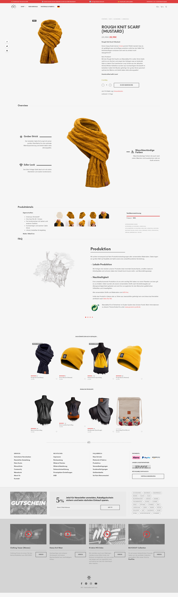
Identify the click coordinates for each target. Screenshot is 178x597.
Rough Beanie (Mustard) (122, 377)
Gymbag (151, 504)
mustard (156, 228)
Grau (135, 504)
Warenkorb (18, 472)
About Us (17, 475)
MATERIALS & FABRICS (47, 6)
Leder (145, 507)
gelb (142, 228)
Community (18, 469)
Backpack (147, 493)
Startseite (104, 19)
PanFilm (131, 559)
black (142, 496)
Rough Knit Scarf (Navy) (37, 377)
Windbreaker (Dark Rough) (95, 430)
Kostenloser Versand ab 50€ (19, 1)
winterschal (133, 232)
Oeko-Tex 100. (107, 298)
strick (149, 230)
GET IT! (110, 507)
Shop (22, 6)
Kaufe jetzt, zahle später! (125, 1)
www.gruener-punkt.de (132, 307)
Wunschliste (18, 466)
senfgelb (144, 230)
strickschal (155, 230)
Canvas (148, 498)
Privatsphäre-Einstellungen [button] (62, 472)
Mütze (159, 507)
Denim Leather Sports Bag (66, 425)
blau (148, 496)
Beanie (135, 496)
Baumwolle (157, 493)
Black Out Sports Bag (36, 430)
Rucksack (150, 510)
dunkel (156, 498)
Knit (145, 228)
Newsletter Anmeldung (22, 460)
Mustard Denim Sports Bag (95, 377)
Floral (147, 501)
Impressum (57, 457)
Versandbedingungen (100, 466)
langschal (150, 228)
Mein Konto (18, 463)
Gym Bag (142, 504)
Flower (155, 501)
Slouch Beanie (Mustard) (65, 377)
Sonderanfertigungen (100, 469)
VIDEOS (41, 554)
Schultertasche (145, 513)
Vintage (127, 232)
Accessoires (117, 19)
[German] (58, 7)
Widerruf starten (59, 463)
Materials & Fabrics (99, 460)
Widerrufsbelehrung (60, 466)
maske (152, 507)
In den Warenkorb (126, 85)
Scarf (136, 230)
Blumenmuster (138, 498)
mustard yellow (129, 230)
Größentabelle (98, 472)
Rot (143, 510)
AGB (54, 475)
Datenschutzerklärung (61, 469)
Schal (121, 46)
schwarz (156, 513)
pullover (136, 510)
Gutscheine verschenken (22, 457)
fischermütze (137, 501)
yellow (139, 232)
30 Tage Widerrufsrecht (96, 1)
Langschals (125, 19)
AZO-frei (125, 292)
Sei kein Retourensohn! (101, 475)
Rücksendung (58, 460)
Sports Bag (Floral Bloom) (123, 430)
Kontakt (17, 479)
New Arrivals (33, 6)
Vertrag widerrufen (148, 476)
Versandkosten (118, 91)
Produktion (96, 463)
